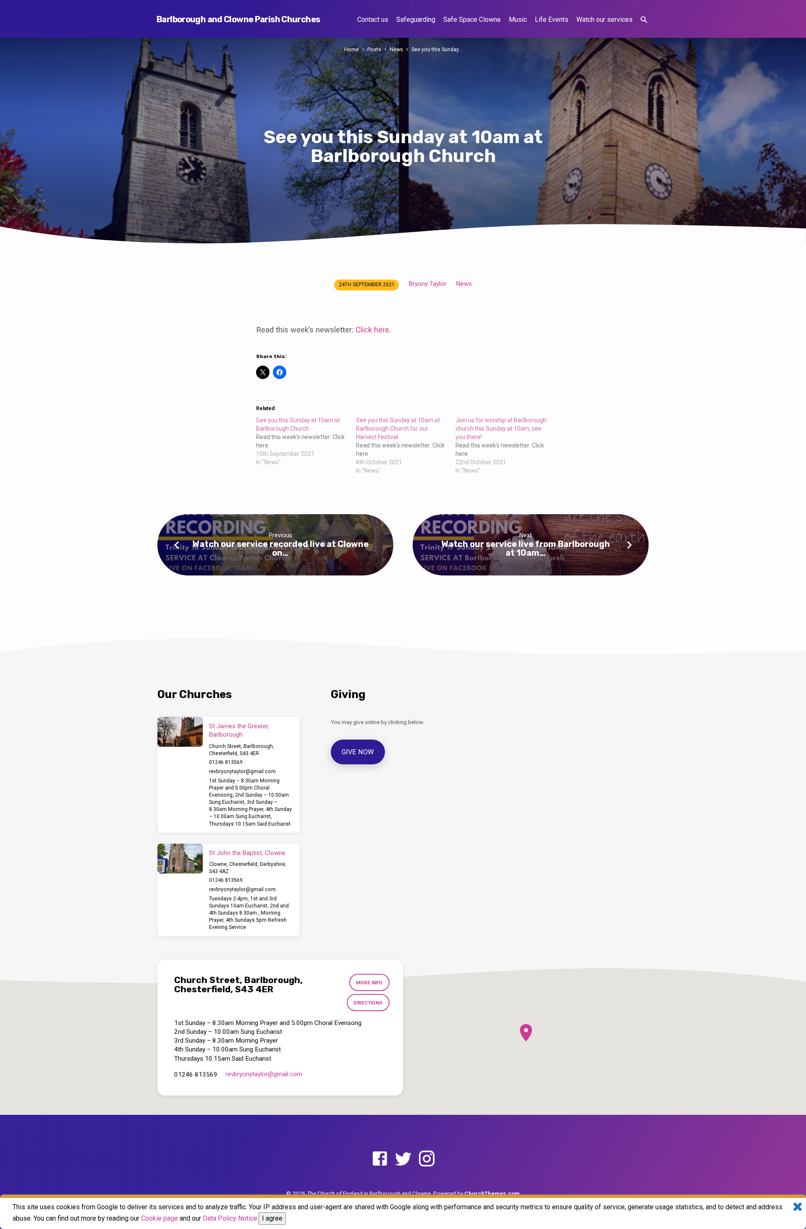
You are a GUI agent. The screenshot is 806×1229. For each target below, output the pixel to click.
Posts (374, 49)
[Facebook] (379, 1159)
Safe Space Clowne (472, 20)
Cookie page (159, 1218)
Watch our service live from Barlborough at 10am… (525, 548)
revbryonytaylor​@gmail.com (242, 771)
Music (518, 20)
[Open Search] (644, 20)
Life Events (551, 20)
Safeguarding (415, 20)
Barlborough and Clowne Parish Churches (238, 19)
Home (351, 49)
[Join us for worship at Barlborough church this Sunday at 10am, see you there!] (505, 445)
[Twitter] (403, 1159)
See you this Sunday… (436, 49)
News (396, 49)
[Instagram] (426, 1159)
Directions (367, 1003)
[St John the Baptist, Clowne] (180, 859)
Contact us (372, 20)
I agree (272, 1218)
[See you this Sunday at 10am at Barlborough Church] (306, 441)
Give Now (358, 752)
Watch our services (604, 20)
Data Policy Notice (230, 1218)
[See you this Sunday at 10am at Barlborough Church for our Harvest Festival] (406, 445)
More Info (369, 983)
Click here (372, 329)
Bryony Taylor (427, 284)
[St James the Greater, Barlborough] (180, 732)
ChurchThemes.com (492, 1193)
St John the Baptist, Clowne (247, 853)
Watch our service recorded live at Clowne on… (280, 548)
